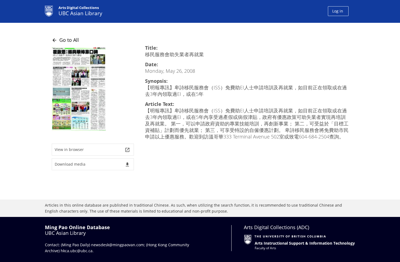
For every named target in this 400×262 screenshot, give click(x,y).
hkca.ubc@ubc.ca (77, 250)
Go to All (65, 40)
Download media (92, 164)
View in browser (92, 150)
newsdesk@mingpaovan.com (117, 244)
